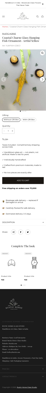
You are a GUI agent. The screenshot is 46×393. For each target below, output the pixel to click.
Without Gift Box (11, 120)
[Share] (13, 232)
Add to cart (23, 180)
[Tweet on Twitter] (27, 232)
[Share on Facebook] (20, 232)
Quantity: (6, 126)
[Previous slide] (3, 79)
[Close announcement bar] (42, 4)
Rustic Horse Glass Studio (27, 387)
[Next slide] (42, 79)
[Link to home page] (14, 305)
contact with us (9, 376)
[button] (20, 111)
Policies (5, 369)
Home (5, 27)
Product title (6, 276)
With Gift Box (29, 120)
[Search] (37, 16)
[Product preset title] (11, 262)
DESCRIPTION (8, 222)
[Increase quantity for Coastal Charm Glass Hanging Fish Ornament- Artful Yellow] (12, 131)
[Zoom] (42, 53)
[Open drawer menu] (3, 16)
